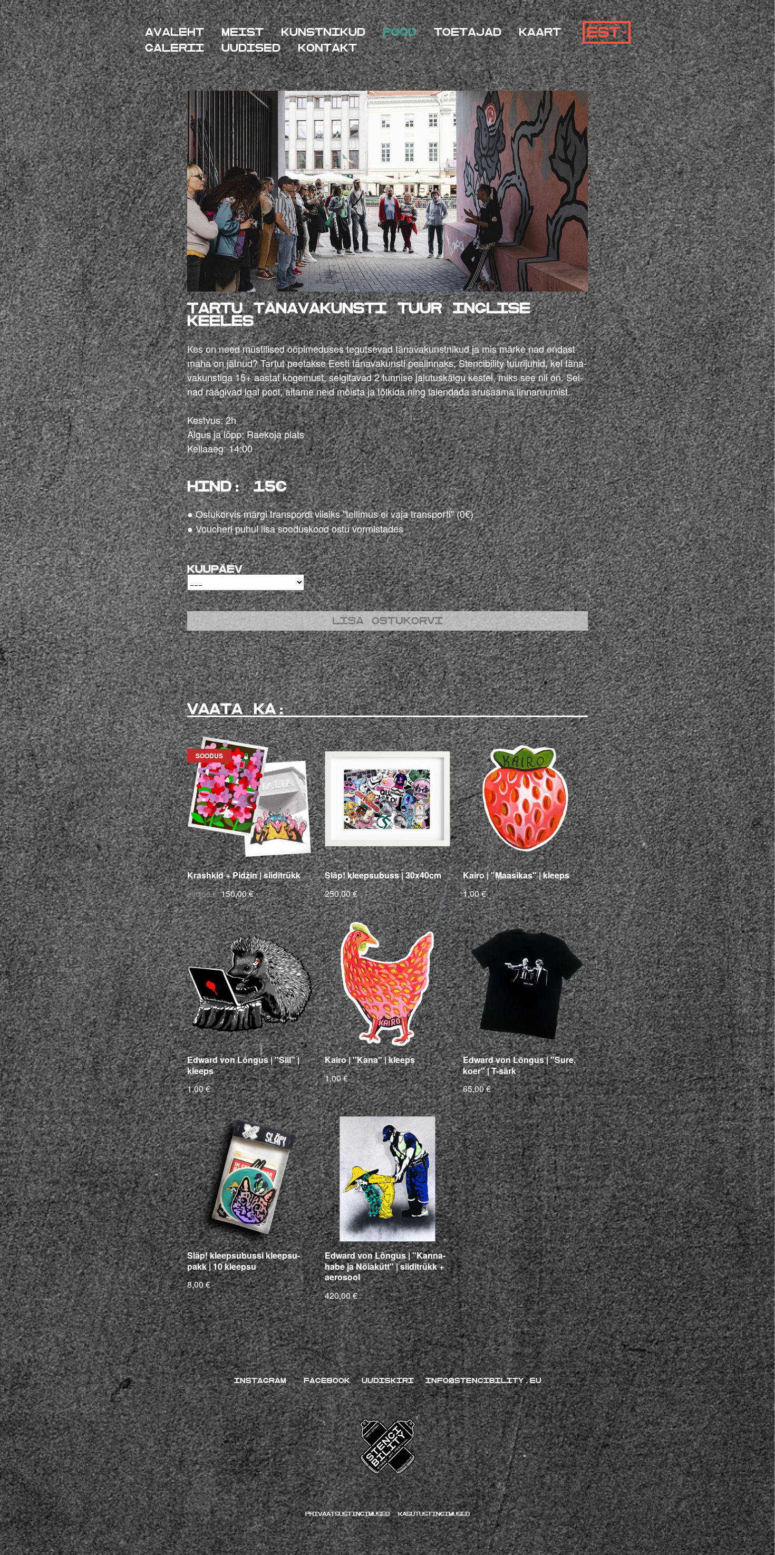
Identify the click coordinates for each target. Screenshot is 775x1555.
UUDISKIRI (388, 1380)
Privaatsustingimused (349, 1514)
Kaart (540, 32)
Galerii (174, 48)
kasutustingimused (434, 1514)
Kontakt (327, 48)
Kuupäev (215, 569)
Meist (242, 32)
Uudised (250, 48)
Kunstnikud (323, 32)
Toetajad (467, 32)
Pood (399, 32)
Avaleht (174, 32)
